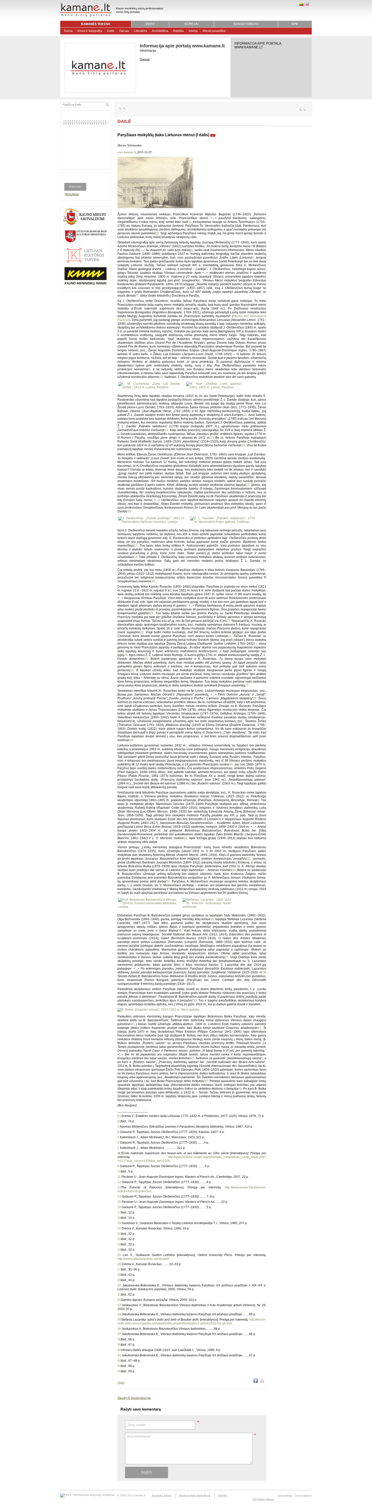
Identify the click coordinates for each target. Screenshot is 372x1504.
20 (151, 613)
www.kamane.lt (126, 152)
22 (142, 632)
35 (212, 919)
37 (226, 957)
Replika (178, 31)
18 (135, 557)
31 (185, 838)
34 (168, 881)
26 (132, 670)
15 (248, 485)
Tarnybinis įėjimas (263, 1499)
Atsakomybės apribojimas (195, 1495)
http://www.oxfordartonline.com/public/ (143, 1259)
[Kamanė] (85, 16)
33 (234, 870)
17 (136, 545)
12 (166, 430)
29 (131, 740)
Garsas (124, 31)
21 (228, 621)
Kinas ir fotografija (89, 31)
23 (230, 636)
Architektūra (160, 31)
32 (249, 858)
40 (132, 1024)
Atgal (121, 1382)
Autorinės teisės (161, 1495)
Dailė (110, 31)
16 (129, 511)
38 (264, 972)
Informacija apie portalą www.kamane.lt (182, 45)
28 (254, 698)
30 (231, 764)
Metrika (222, 1495)
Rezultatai (72, 194)
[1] (189, 222)
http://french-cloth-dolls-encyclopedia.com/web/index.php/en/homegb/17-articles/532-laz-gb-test (191, 1321)
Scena (68, 31)
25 (146, 659)
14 (243, 445)
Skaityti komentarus (134, 1398)
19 (153, 581)
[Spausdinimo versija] (262, 1382)
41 (259, 1028)
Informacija (148, 50)
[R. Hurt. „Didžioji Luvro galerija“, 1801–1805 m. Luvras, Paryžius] (214, 387)
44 (240, 1088)
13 (212, 437)
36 (179, 930)
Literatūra (140, 31)
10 (161, 377)
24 (126, 655)
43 (206, 1081)
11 (245, 415)
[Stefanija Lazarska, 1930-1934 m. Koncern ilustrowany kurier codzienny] (206, 907)
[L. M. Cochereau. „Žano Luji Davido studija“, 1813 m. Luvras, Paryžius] (149, 387)
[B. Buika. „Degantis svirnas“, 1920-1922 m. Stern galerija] (158, 1009)
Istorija (193, 31)
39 (195, 1000)
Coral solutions (303, 1495)
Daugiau (145, 59)
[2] (157, 233)
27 (247, 685)
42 (192, 1058)
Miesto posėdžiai (214, 31)
